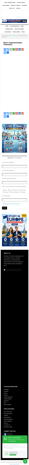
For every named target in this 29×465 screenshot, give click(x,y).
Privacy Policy (16, 446)
